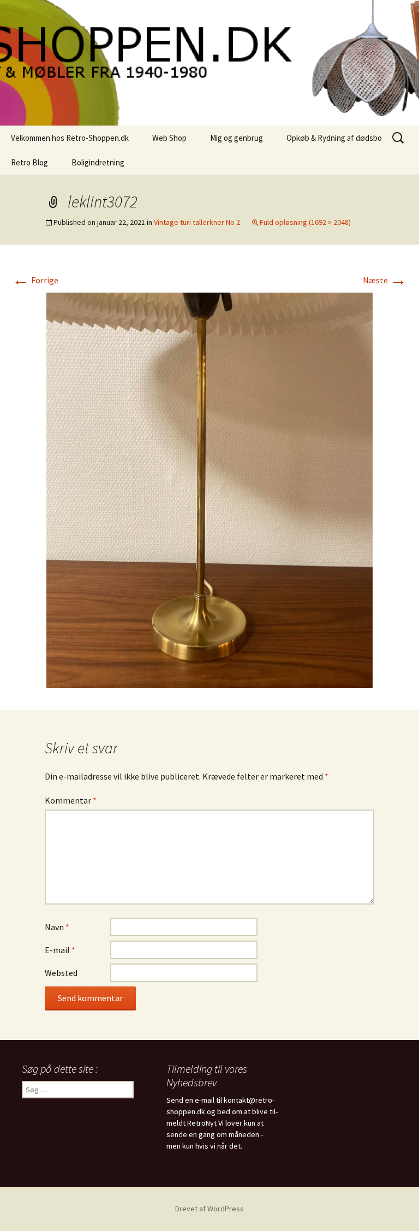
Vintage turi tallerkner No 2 (197, 222)
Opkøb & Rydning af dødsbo (334, 138)
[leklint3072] (209, 489)
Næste (385, 280)
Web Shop (169, 138)
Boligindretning (97, 162)
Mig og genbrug (236, 138)
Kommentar (71, 800)
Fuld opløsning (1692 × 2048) (305, 222)
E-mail (60, 949)
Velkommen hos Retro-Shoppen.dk (70, 138)
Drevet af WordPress (209, 1209)
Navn (57, 926)
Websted (61, 972)
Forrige (35, 280)
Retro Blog (29, 162)
